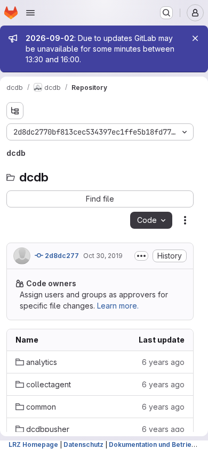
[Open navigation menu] (30, 12)
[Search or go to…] (166, 12)
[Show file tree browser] (14, 110)
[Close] (195, 38)
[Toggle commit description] (141, 256)
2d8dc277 (61, 256)
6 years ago (163, 362)
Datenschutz (83, 444)
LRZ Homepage (33, 444)
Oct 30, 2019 (103, 256)
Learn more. (118, 305)
